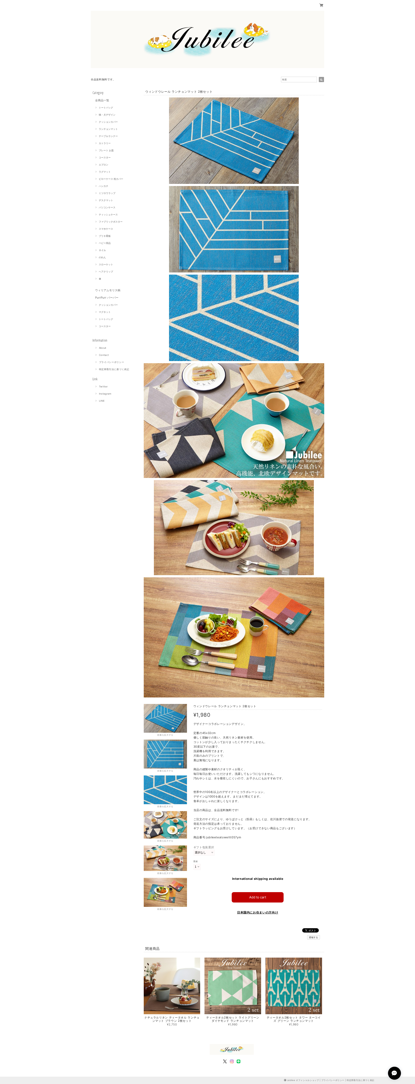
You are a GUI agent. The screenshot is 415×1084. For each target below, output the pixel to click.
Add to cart (257, 897)
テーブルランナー (108, 136)
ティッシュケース (108, 214)
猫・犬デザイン (107, 114)
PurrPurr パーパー (106, 297)
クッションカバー (108, 121)
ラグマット (105, 171)
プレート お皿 (106, 150)
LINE (102, 400)
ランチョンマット (108, 129)
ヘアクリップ (106, 271)
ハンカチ (103, 186)
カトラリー (105, 143)
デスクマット (106, 200)
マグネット (105, 312)
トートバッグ (106, 107)
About (102, 347)
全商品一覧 (102, 100)
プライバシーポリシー (111, 362)
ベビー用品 (105, 243)
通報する (313, 937)
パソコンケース (107, 207)
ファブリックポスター (111, 221)
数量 (195, 861)
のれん (102, 257)
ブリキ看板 (105, 235)
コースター (105, 157)
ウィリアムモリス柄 (107, 290)
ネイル (102, 250)
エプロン (103, 164)
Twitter (103, 386)
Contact (104, 355)
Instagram (105, 393)
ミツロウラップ (107, 193)
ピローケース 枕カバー (111, 178)
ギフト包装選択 (203, 847)
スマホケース (106, 228)
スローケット (106, 264)
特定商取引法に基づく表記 (114, 369)
